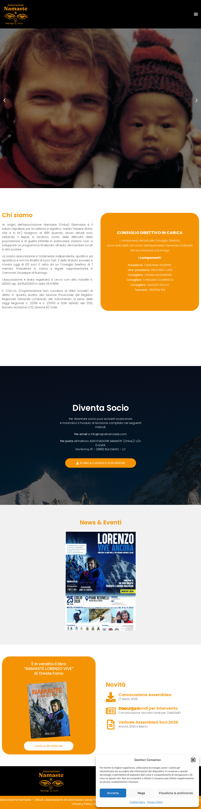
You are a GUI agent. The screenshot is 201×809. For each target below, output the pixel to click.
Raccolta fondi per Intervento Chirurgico (148, 708)
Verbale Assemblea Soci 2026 (148, 722)
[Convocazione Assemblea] (111, 697)
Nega (141, 793)
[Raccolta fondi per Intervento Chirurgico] (111, 711)
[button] (193, 760)
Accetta (113, 793)
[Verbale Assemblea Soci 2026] (111, 724)
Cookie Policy (137, 802)
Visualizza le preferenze (176, 793)
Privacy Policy (155, 802)
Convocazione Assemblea (145, 694)
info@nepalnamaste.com (109, 434)
